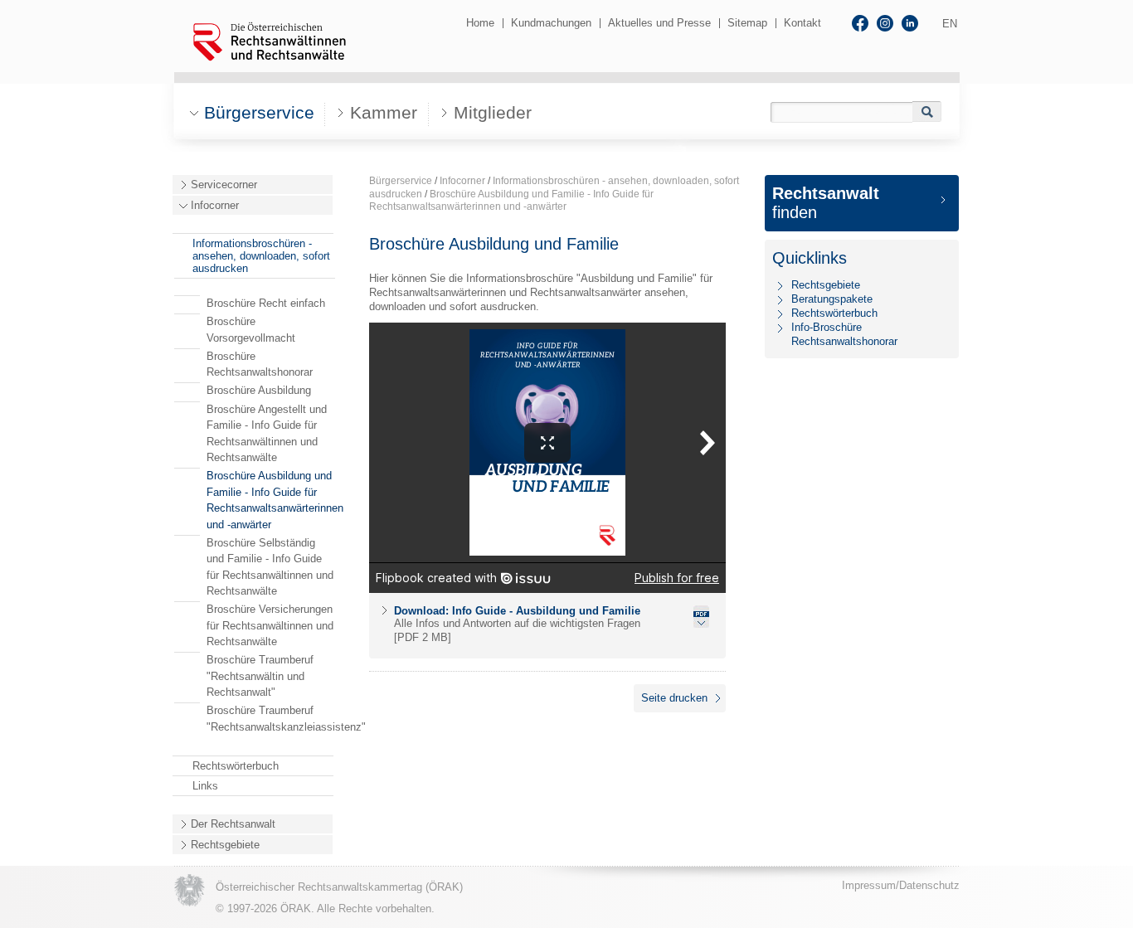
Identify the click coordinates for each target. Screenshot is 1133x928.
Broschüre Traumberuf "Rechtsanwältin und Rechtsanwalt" (260, 675)
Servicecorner (224, 184)
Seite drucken (674, 698)
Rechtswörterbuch (235, 766)
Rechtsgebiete (225, 844)
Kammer (383, 112)
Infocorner (215, 205)
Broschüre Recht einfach (266, 303)
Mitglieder (493, 112)
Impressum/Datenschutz (901, 885)
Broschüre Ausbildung (259, 390)
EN (949, 23)
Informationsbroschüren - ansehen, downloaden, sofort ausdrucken (261, 256)
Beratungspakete (832, 299)
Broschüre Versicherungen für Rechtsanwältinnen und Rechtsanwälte (270, 625)
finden (825, 202)
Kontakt (802, 23)
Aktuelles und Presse (659, 23)
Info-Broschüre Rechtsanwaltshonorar (844, 334)
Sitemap (747, 23)
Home (480, 23)
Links (205, 786)
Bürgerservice (400, 181)
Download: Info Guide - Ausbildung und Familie (517, 611)
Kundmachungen (551, 23)
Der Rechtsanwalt (233, 824)
